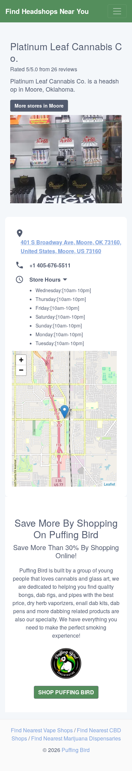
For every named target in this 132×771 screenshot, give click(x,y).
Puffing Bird (76, 750)
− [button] (21, 370)
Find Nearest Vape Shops (42, 730)
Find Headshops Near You (47, 11)
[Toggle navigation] (117, 11)
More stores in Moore (39, 105)
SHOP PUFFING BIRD (66, 692)
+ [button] (21, 360)
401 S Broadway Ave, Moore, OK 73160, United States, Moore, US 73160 (71, 246)
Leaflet (109, 484)
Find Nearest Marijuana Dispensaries (76, 738)
